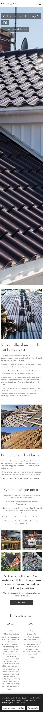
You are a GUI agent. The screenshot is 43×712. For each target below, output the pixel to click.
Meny (40, 4)
